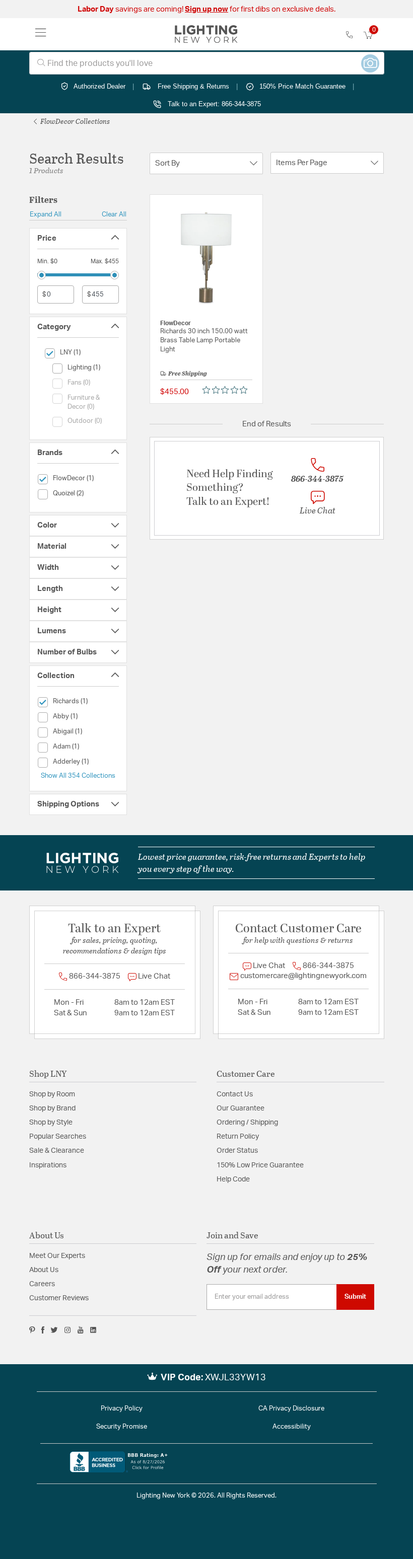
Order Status (237, 1150)
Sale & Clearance (56, 1150)
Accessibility (291, 1427)
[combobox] (206, 63)
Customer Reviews (59, 1298)
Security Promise (121, 1427)
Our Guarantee (240, 1108)
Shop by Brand (52, 1108)
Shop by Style (51, 1122)
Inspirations (47, 1165)
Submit (355, 1296)
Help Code (233, 1179)
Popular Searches (57, 1136)
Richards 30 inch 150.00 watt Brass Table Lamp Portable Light (204, 340)
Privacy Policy (122, 1408)
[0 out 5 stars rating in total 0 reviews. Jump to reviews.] (227, 390)
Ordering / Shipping (247, 1122)
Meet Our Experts (57, 1255)
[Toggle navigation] (40, 34)
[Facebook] (42, 1329)
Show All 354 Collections (78, 775)
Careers (42, 1284)
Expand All (45, 214)
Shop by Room (52, 1094)
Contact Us (235, 1094)
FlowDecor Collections (74, 121)
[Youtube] (81, 1329)
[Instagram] (68, 1329)
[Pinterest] (32, 1329)
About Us (43, 1270)
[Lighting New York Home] (206, 34)
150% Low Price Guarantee (260, 1165)
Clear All (114, 214)
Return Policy (238, 1136)
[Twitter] (54, 1329)
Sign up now (206, 9)
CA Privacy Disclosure (291, 1408)
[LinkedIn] (93, 1329)
